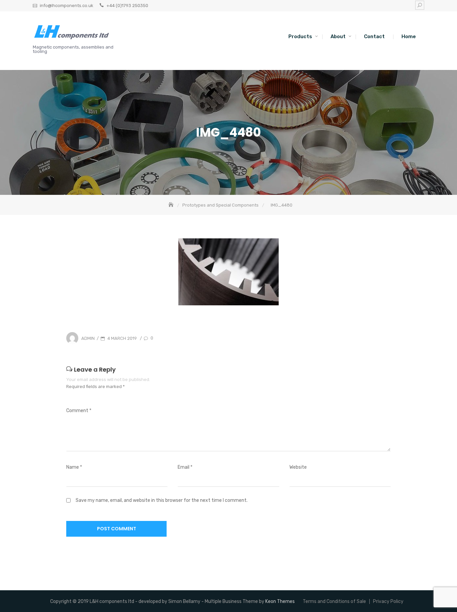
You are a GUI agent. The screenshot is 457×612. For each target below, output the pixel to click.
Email (185, 467)
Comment (78, 410)
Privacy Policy (388, 601)
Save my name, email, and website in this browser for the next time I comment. (162, 500)
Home (408, 36)
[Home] (171, 205)
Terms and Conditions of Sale (334, 601)
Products (300, 36)
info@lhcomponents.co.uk (66, 5)
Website (298, 467)
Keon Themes (280, 601)
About (338, 36)
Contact (374, 36)
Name (74, 467)
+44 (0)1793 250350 (127, 5)
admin (88, 338)
